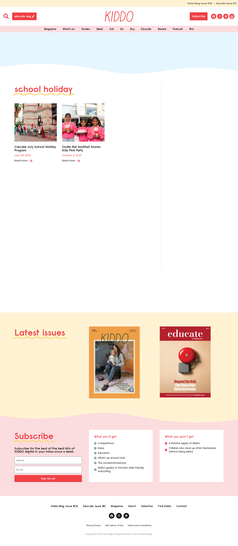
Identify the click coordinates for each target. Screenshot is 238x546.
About (132, 506)
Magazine (50, 29)
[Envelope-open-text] (232, 16)
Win (191, 29)
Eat (112, 29)
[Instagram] (219, 16)
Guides (85, 29)
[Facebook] (213, 16)
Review (162, 29)
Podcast (178, 29)
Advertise (147, 506)
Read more (21, 160)
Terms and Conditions (140, 525)
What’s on (69, 29)
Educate (146, 29)
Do (122, 29)
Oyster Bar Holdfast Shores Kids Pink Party (81, 148)
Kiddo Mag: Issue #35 (200, 3)
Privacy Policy (94, 525)
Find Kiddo (164, 506)
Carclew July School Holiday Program (35, 148)
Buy (132, 29)
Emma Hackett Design (142, 534)
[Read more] (31, 160)
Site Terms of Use (114, 525)
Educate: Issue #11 (226, 3)
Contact (181, 506)
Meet (100, 29)
